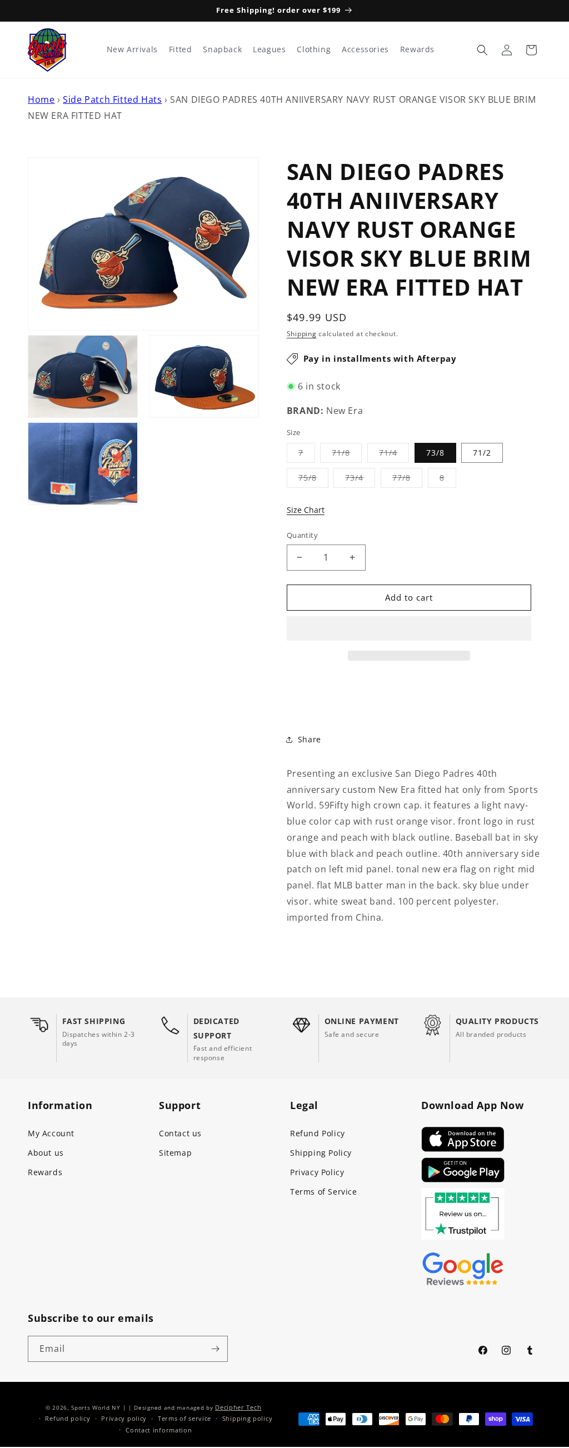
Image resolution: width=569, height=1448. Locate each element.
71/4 (394, 455)
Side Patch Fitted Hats (112, 99)
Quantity (302, 535)
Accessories (365, 49)
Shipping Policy (321, 1152)
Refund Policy (317, 1133)
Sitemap (175, 1152)
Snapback (222, 49)
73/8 (435, 452)
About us (46, 1152)
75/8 (313, 480)
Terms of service (184, 1418)
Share (309, 739)
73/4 (360, 480)
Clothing (314, 49)
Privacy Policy (317, 1172)
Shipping (302, 333)
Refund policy (67, 1418)
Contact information (159, 1430)
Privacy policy (124, 1418)
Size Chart (306, 510)
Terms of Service (323, 1191)
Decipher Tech (238, 1407)
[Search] (482, 50)
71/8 (347, 455)
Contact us (180, 1133)
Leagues (269, 49)
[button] (409, 629)
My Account (51, 1133)
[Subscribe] (215, 1349)
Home (41, 99)
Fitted (180, 49)
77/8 (407, 480)
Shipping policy (247, 1418)
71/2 (482, 452)
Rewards (45, 1172)
